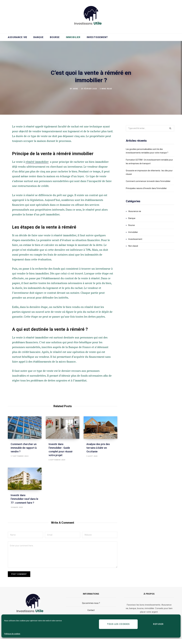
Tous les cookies (118, 624)
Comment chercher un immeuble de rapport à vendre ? (24, 448)
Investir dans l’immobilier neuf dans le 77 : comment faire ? (24, 499)
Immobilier (73, 37)
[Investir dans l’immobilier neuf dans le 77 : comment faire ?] (25, 479)
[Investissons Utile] (91, 16)
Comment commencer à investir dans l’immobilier (148, 181)
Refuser (158, 624)
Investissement (97, 37)
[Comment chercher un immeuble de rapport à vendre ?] (25, 427)
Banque (38, 37)
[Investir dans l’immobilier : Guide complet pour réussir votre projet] (62, 427)
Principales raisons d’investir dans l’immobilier (146, 188)
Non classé (133, 246)
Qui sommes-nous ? (91, 603)
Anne (75, 89)
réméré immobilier (37, 161)
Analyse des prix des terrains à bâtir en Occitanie (98, 448)
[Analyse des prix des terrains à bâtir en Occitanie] (100, 427)
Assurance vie (17, 37)
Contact (91, 610)
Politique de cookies (12, 634)
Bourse (55, 37)
